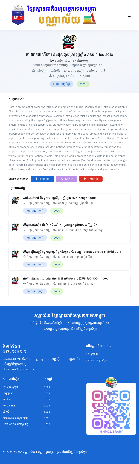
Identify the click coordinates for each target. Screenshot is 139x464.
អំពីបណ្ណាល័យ (92, 354)
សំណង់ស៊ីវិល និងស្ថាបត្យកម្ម (15, 418)
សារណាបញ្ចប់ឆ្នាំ (61, 84)
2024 (47, 399)
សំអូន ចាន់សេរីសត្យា (93, 230)
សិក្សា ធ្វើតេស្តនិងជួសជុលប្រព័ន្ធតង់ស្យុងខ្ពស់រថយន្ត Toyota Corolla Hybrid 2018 (72, 252)
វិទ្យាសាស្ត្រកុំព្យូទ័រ (10, 387)
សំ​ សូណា (69, 70)
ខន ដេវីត (62, 230)
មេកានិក (6, 399)
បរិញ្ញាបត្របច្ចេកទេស (91, 65)
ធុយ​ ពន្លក (75, 256)
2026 (47, 387)
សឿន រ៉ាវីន (86, 256)
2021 (46, 418)
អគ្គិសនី (6, 411)
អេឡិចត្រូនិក (8, 393)
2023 (47, 405)
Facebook (43, 178)
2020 (47, 424)
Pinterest (92, 178)
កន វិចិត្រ (62, 203)
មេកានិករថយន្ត (9, 405)
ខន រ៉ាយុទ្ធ (73, 203)
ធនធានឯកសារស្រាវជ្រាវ (96, 360)
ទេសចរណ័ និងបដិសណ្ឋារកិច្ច (15, 424)
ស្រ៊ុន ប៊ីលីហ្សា (87, 203)
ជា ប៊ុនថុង (63, 256)
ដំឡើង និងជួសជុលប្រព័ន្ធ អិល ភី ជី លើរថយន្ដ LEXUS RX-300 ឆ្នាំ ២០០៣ (67, 278)
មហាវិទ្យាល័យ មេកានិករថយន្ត (72, 60)
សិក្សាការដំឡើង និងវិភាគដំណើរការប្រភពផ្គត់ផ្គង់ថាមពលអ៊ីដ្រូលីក (60, 225)
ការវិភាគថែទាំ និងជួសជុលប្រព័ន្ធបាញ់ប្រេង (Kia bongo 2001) (59, 198)
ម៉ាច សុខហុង (74, 283)
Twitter (68, 178)
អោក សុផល (82, 76)
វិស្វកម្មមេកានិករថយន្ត (55, 65)
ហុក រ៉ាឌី (100, 70)
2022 (47, 411)
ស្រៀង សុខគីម (85, 70)
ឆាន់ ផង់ (62, 283)
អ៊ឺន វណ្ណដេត (89, 283)
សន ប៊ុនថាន (75, 230)
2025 (83, 84)
